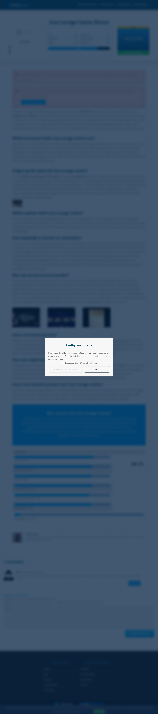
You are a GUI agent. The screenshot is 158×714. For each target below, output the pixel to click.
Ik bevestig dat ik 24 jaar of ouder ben (81, 362)
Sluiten (97, 369)
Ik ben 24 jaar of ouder (65, 369)
